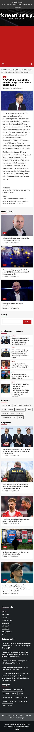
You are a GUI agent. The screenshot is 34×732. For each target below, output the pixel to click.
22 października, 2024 (16, 88)
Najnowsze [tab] (7, 331)
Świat (19, 4)
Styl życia (20, 413)
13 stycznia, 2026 (15, 276)
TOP (3, 4)
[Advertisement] (17, 44)
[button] (3, 64)
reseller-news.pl (7, 620)
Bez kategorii (6, 405)
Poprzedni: (17, 190)
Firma (4, 409)
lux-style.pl (5, 614)
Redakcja (6, 88)
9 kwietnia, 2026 (14, 556)
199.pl (4, 611)
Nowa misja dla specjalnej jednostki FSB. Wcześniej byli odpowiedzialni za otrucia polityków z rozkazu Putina (20, 354)
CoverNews (17, 726)
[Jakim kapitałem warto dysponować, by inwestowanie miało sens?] (17, 225)
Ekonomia (13, 4)
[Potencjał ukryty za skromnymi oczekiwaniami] (17, 290)
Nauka (30, 4)
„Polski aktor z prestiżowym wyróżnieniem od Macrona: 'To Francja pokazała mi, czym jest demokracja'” (20, 341)
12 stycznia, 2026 (15, 308)
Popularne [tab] (18, 331)
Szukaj (4, 314)
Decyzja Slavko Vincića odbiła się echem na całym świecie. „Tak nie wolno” (20, 366)
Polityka (24, 4)
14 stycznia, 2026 (15, 243)
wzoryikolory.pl (7, 632)
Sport (7, 4)
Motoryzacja (20, 409)
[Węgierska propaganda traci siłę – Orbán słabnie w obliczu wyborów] (5, 375)
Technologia (17, 7)
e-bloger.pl (5, 626)
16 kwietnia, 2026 (15, 490)
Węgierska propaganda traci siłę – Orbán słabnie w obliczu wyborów (20, 376)
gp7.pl (4, 634)
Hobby (11, 409)
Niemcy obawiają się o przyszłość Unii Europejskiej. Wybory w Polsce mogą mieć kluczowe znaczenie (16, 272)
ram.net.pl (5, 617)
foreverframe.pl (17, 15)
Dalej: (15, 200)
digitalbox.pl (6, 623)
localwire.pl (5, 629)
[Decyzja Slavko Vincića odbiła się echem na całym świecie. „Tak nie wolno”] (5, 364)
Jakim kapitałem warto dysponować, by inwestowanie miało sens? (16, 239)
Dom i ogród (18, 405)
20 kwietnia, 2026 (15, 456)
